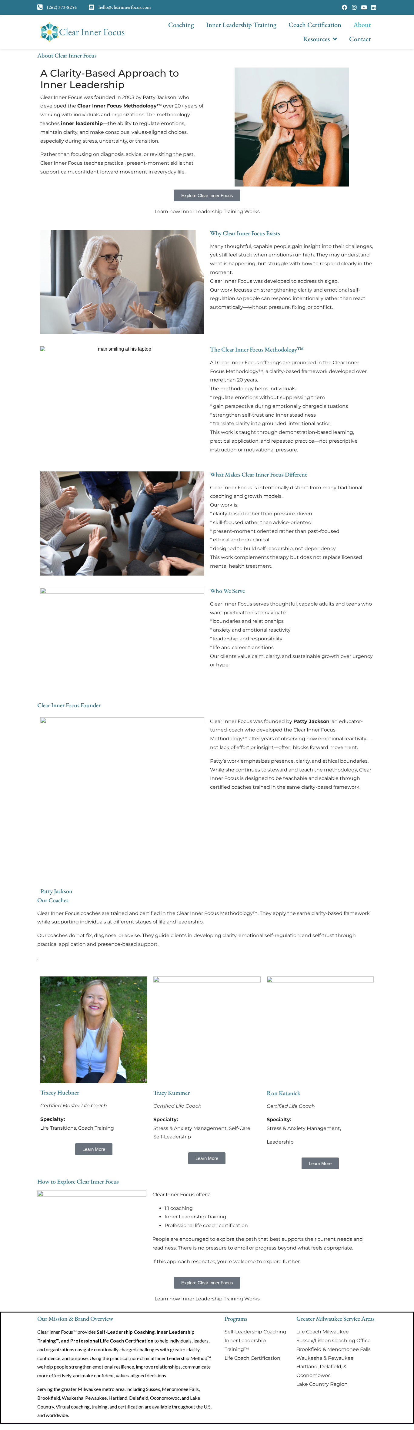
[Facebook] (344, 7)
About (362, 24)
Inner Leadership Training (241, 24)
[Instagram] (354, 7)
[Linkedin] (373, 7)
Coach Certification (315, 24)
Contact (360, 39)
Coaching (181, 24)
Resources (316, 39)
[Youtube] (364, 7)
